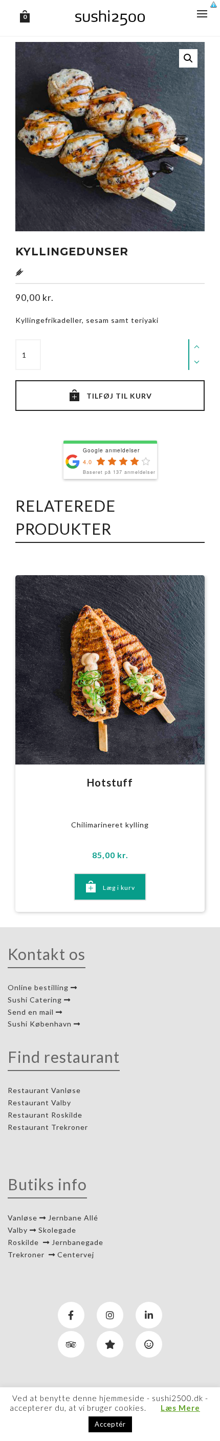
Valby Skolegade (42, 1230)
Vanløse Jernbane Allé (53, 1217)
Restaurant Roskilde (46, 1114)
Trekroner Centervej (51, 1254)
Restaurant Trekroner (49, 1127)
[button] (188, 58)
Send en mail (32, 1012)
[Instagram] (110, 1315)
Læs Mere (180, 1407)
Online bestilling (39, 987)
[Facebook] (71, 1315)
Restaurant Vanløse (44, 1090)
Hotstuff (110, 782)
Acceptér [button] (110, 1424)
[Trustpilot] (110, 1344)
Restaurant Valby (39, 1102)
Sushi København (41, 1023)
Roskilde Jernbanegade (55, 1242)
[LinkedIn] (149, 1315)
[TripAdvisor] (71, 1344)
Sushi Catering (36, 999)
